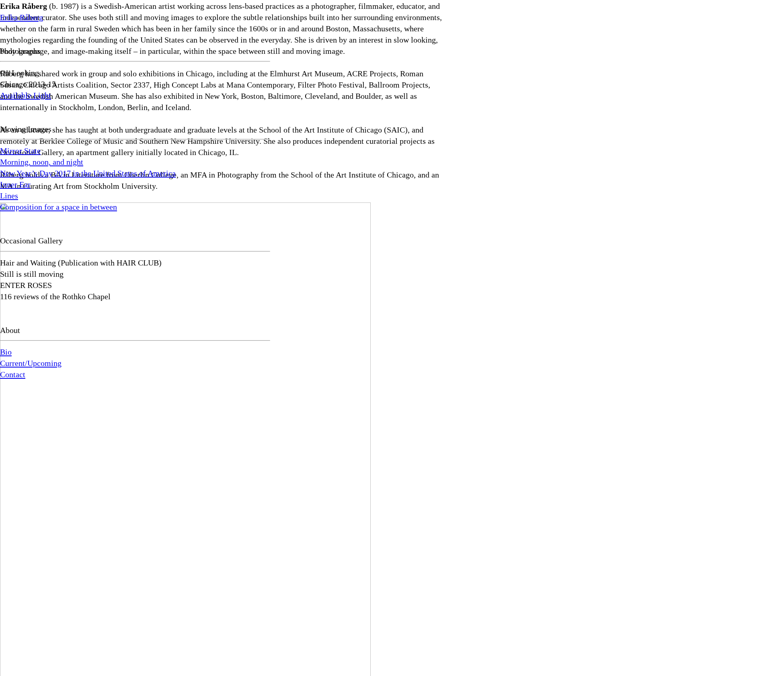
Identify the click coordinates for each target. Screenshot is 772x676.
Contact (12, 374)
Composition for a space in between (58, 206)
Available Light (25, 95)
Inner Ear (15, 184)
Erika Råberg (21, 17)
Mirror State (20, 150)
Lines (9, 195)
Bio (6, 351)
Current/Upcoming (31, 363)
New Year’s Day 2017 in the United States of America (88, 173)
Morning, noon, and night (41, 161)
